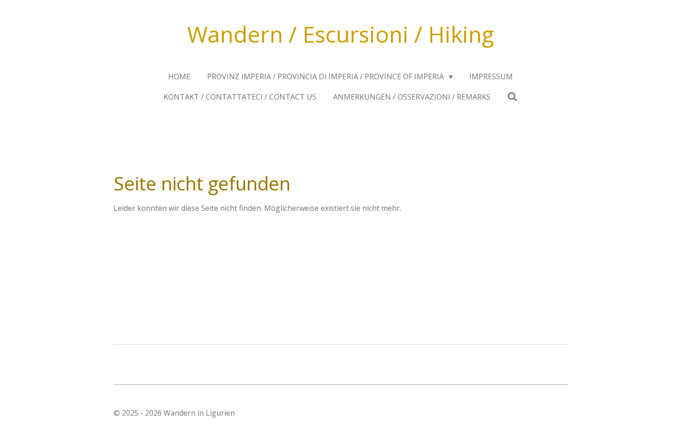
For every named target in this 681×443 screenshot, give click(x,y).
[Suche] (512, 96)
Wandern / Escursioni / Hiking (340, 34)
